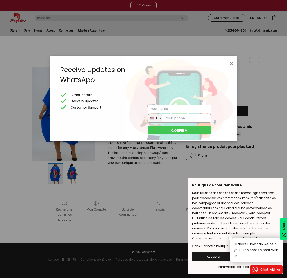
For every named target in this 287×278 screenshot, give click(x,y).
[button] (213, 256)
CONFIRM (179, 130)
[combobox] (155, 118)
